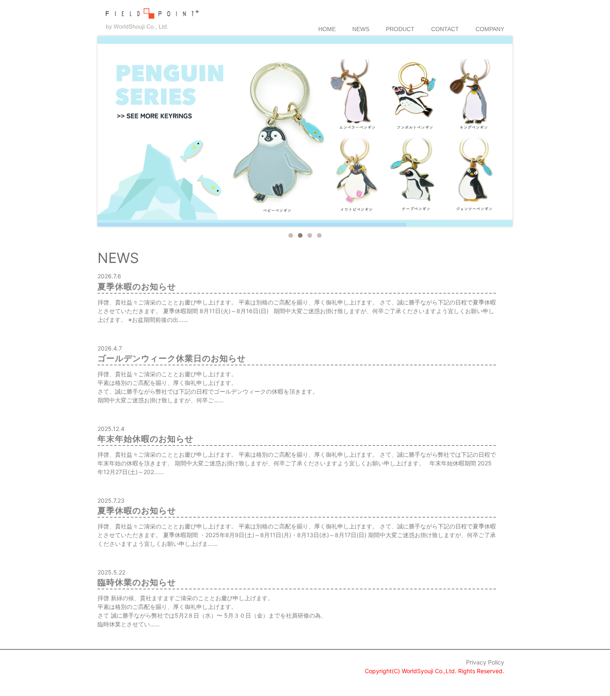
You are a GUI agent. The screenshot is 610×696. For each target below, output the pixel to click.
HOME (327, 29)
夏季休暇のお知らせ (137, 287)
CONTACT (445, 29)
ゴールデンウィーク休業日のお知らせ (172, 358)
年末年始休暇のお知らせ (145, 439)
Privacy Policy (485, 662)
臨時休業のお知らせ (137, 582)
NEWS (360, 29)
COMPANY (490, 29)
